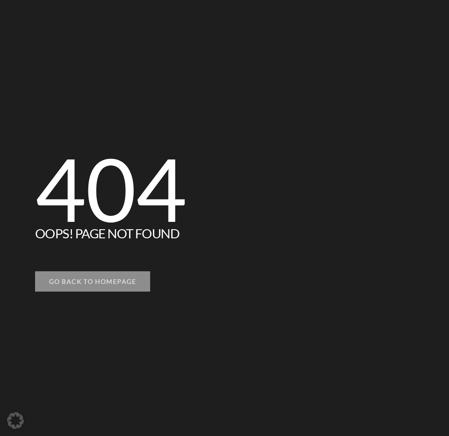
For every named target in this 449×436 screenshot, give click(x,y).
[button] (15, 420)
